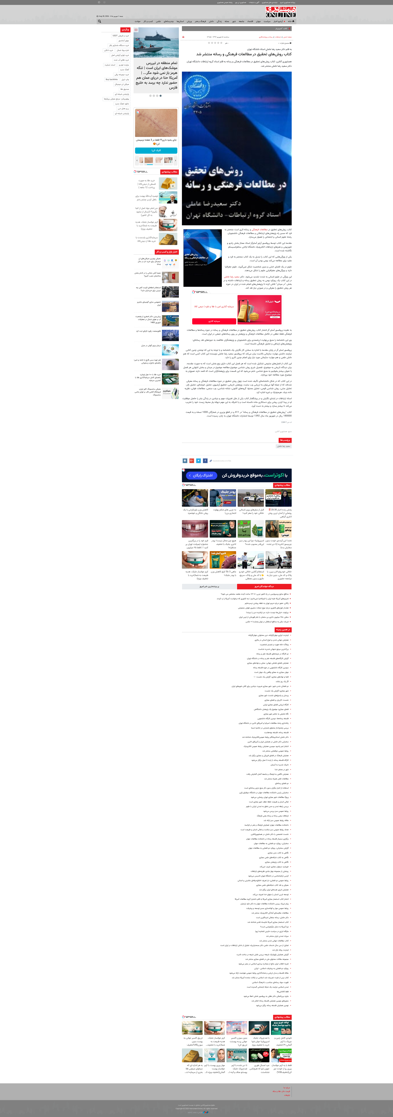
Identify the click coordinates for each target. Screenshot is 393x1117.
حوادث (137, 21)
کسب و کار (148, 21)
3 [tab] (153, 96)
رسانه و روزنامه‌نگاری (265, 37)
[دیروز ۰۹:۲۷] (170, 262)
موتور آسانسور (123, 40)
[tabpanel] (156, 60)
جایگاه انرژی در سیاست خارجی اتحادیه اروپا (272, 931)
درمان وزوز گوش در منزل (151, 345)
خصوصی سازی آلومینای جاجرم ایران (149, 304)
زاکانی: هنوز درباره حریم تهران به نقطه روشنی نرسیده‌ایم (267, 603)
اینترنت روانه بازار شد (280, 950)
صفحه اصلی (287, 37)
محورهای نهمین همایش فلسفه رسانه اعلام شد (270, 1001)
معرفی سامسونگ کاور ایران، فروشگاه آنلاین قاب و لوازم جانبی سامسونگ (148, 392)
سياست (267, 21)
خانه (290, 21)
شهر (234, 21)
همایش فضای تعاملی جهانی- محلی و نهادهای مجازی (268, 663)
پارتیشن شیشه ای (122, 94)
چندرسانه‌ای (169, 21)
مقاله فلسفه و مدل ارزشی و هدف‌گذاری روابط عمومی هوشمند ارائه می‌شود (259, 973)
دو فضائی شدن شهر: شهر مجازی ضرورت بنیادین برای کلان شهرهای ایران (260, 686)
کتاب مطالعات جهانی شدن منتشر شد (274, 940)
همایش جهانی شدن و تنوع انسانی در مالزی (272, 640)
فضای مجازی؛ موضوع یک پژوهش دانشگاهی (271, 709)
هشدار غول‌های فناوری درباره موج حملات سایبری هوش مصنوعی (263, 608)
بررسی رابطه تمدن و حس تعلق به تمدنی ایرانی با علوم (267, 806)
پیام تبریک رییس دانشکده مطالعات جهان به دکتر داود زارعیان (265, 903)
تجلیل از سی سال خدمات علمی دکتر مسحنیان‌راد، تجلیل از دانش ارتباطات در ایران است (254, 945)
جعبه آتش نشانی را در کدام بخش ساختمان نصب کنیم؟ (147, 275)
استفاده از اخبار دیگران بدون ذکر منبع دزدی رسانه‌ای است (266, 788)
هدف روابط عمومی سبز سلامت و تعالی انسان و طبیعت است (265, 829)
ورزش (189, 21)
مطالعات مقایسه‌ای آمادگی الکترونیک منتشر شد (270, 913)
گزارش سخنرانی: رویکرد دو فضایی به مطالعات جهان (268, 848)
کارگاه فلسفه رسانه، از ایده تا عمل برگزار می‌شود (270, 760)
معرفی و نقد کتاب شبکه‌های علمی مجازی (272, 885)
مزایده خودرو (124, 65)
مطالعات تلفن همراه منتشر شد (276, 778)
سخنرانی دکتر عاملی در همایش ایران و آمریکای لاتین (268, 741)
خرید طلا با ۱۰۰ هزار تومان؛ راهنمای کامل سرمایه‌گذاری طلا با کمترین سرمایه (148, 377)
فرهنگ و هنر (200, 21)
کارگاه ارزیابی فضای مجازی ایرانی (276, 704)
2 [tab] (157, 96)
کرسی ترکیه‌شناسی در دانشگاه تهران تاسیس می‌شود (268, 876)
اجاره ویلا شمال (123, 50)
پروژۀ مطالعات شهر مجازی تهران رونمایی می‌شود (270, 797)
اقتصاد (250, 21)
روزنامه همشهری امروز (287, 2)
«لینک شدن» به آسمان (280, 764)
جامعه (241, 21)
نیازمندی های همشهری (269, 2)
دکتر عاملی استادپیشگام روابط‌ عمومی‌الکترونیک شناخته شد (265, 737)
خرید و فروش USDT (121, 35)
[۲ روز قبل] (170, 292)
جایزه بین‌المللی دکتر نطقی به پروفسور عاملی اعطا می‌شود (266, 996)
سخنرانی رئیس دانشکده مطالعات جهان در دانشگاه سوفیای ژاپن (264, 792)
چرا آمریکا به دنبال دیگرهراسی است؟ (274, 926)
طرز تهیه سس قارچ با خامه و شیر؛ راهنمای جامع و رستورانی (147, 362)
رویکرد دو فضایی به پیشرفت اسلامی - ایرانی (271, 968)
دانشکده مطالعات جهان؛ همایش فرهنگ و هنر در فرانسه (267, 825)
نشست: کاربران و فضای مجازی (277, 700)
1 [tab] (160, 96)
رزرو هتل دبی (123, 108)
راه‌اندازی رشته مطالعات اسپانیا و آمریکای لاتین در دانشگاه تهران (264, 723)
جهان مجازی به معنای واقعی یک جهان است (271, 672)
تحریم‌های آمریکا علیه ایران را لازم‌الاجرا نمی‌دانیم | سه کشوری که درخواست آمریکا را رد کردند (253, 598)
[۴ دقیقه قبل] (156, 42)
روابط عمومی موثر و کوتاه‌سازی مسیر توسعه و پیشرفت (267, 908)
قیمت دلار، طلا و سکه (281, 1091)
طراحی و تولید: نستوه (195, 1112)
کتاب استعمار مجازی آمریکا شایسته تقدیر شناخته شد (268, 922)
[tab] (264, 587)
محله (227, 21)
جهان (258, 21)
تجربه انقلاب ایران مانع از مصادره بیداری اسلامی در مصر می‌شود (264, 963)
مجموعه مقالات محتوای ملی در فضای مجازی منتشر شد (267, 959)
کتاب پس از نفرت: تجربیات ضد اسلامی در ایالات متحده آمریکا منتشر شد (260, 977)
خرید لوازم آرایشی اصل (120, 55)
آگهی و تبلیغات (254, 2)
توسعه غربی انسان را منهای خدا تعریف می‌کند (271, 894)
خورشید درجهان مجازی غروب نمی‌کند (274, 866)
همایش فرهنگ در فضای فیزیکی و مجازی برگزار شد (269, 755)
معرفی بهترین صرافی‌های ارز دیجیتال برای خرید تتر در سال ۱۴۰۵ (149, 261)
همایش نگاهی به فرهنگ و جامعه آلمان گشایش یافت (267, 774)
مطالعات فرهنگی (260, 229)
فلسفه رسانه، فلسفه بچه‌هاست (276, 732)
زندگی (219, 21)
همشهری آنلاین (279, 12)
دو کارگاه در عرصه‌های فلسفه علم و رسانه (272, 653)
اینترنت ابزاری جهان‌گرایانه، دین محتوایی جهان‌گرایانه (268, 635)
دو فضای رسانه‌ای (282, 783)
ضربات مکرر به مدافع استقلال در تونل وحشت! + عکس (267, 621)
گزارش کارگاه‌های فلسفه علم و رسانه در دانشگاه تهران (268, 658)
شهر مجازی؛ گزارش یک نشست (277, 691)
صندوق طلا (124, 89)
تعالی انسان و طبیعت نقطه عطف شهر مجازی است (269, 801)
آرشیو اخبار (278, 21)
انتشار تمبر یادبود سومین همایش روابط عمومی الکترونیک (266, 746)
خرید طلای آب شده (121, 60)
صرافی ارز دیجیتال (122, 84)
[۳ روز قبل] (170, 364)
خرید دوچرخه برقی (122, 74)
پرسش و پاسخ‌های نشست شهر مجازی (274, 695)
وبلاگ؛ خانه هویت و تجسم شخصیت (274, 644)
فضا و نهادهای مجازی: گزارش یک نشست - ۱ (271, 677)
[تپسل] (193, 292)
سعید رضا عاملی (231, 277)
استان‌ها (180, 21)
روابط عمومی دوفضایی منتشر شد (275, 751)
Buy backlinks (112, 79)
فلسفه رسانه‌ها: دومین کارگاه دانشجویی (273, 718)
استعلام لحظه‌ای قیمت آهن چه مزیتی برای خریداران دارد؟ (148, 289)
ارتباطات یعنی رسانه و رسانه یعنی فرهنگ (273, 815)
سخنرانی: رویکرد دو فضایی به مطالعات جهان (271, 843)
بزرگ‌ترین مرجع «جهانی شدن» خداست (273, 649)
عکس (158, 21)
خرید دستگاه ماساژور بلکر (119, 45)
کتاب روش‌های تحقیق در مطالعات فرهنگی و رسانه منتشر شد (244, 54)
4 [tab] (150, 96)
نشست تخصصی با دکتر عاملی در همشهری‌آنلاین (270, 834)
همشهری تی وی (240, 2)
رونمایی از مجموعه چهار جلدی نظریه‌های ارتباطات (270, 871)
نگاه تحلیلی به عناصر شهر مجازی (276, 714)
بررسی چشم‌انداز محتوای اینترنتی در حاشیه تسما (270, 728)
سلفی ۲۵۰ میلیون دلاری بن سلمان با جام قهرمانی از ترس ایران (264, 617)
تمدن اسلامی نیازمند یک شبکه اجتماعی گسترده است (268, 987)
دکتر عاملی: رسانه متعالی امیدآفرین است (272, 917)
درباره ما (287, 1087)
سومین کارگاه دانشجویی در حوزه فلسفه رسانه (271, 667)
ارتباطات (278, 37)
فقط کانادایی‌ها (283, 991)
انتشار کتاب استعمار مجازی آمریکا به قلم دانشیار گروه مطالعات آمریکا (262, 899)
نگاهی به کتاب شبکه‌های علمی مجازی (274, 857)
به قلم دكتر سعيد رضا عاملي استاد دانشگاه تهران (269, 49)
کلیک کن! (156, 150)
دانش (211, 21)
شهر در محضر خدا (282, 769)
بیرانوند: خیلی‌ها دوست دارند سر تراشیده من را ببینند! (267, 612)
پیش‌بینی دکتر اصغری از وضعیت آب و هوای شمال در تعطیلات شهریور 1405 (148, 319)
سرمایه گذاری (214, 321)
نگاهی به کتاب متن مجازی (278, 853)
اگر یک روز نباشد (282, 681)
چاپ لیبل (125, 79)
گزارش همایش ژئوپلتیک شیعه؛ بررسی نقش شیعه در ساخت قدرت (263, 954)
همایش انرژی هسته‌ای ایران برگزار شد (274, 889)
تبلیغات (287, 1095)
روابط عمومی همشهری (225, 2)
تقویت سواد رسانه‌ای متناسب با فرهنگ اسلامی (270, 982)
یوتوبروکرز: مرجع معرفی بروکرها (116, 99)
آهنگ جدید (124, 69)
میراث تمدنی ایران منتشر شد (277, 936)
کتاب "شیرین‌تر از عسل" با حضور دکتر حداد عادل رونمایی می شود (262, 28)
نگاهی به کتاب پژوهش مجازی (277, 862)
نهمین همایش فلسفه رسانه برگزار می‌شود (272, 1005)
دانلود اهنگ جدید (122, 103)
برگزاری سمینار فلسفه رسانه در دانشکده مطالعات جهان (267, 839)
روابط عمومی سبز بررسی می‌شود (276, 811)
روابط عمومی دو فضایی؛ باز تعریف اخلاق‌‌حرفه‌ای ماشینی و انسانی (263, 880)
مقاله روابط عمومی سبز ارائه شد (276, 820)
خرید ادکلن (108, 50)
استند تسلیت (110, 65)
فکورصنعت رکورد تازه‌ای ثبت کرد (148, 331)
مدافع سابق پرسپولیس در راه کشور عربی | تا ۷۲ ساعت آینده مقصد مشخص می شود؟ (255, 594)
